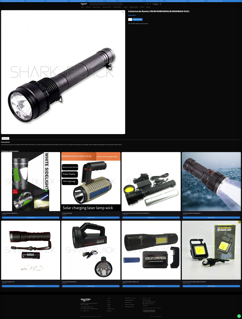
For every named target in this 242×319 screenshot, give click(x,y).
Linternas (142, 7)
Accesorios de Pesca (106, 7)
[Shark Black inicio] (83, 4)
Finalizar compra (110, 308)
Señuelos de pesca (96, 7)
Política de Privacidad (129, 306)
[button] (123, 12)
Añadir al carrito (137, 19)
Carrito (108, 306)
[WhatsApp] (150, 4)
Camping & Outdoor (117, 7)
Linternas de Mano (144, 23)
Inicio (108, 300)
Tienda (108, 302)
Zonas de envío (128, 302)
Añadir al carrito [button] (30, 217)
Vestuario (125, 7)
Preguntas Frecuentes (129, 300)
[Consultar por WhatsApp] (239, 316)
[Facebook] (145, 4)
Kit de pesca (88, 7)
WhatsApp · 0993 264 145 (87, 306)
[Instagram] (148, 4)
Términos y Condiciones (129, 304)
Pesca (82, 7)
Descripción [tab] (5, 138)
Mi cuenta (109, 311)
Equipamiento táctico (134, 7)
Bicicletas (148, 7)
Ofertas (109, 304)
